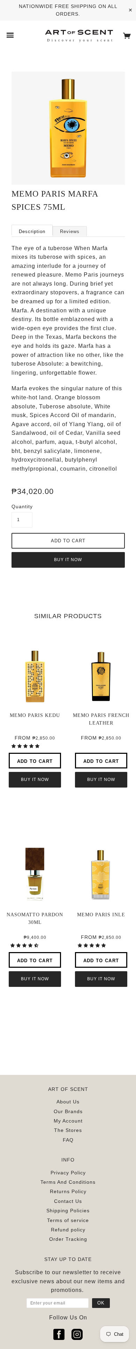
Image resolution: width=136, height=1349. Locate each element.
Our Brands (68, 1111)
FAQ (68, 1140)
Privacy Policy (68, 1172)
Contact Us (68, 1201)
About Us (68, 1101)
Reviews (70, 231)
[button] (26, 746)
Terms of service (68, 1220)
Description (32, 231)
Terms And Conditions (68, 1182)
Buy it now (68, 559)
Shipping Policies (68, 1210)
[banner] (79, 31)
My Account (68, 1121)
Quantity (22, 506)
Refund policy (68, 1229)
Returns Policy (68, 1191)
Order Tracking (68, 1239)
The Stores (68, 1130)
